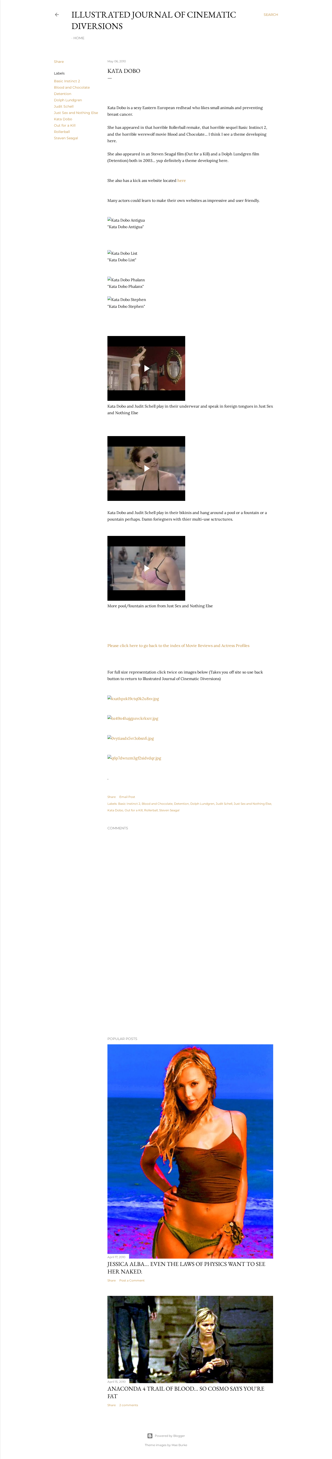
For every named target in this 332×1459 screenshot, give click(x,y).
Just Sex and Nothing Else (76, 113)
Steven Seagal (66, 138)
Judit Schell (64, 106)
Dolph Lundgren (68, 100)
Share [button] (59, 61)
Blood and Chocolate (72, 87)
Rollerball (62, 132)
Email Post (127, 797)
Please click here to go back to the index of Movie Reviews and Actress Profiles (178, 645)
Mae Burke (179, 1445)
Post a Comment (132, 1280)
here (181, 180)
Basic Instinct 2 (67, 81)
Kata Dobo (63, 119)
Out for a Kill (65, 125)
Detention (62, 94)
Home (78, 38)
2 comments (128, 1405)
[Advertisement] (190, 990)
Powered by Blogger (170, 1436)
